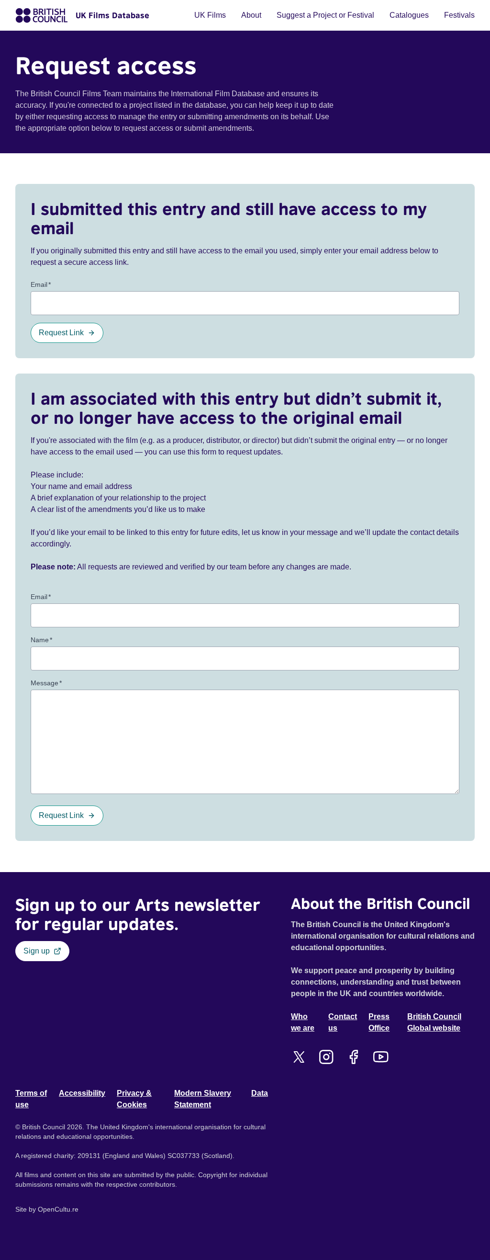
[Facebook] (353, 1057)
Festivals (459, 15)
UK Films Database (112, 15)
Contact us (342, 1022)
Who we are (302, 1022)
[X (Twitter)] (299, 1057)
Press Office (379, 1022)
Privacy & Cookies (134, 1099)
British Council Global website (434, 1022)
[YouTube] (381, 1057)
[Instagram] (326, 1057)
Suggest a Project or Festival (325, 15)
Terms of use (31, 1099)
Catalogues (409, 15)
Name (41, 640)
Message (46, 683)
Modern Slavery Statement (202, 1099)
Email (41, 284)
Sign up (36, 951)
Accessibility (82, 1093)
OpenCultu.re (58, 1209)
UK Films (210, 15)
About (251, 15)
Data (259, 1093)
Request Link (61, 333)
